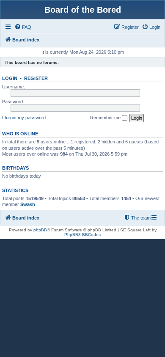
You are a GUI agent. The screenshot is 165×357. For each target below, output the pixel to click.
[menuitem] (22, 27)
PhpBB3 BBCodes (82, 234)
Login (9, 78)
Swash (27, 204)
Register (36, 78)
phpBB (40, 230)
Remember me (106, 117)
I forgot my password (24, 117)
